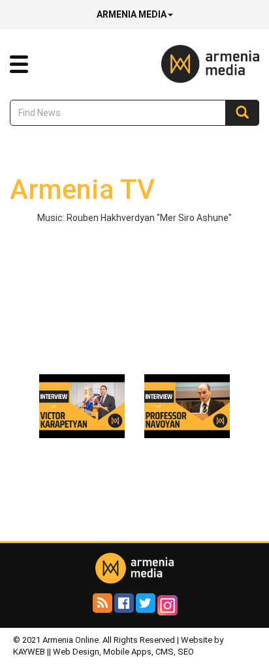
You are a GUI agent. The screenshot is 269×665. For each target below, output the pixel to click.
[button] (19, 64)
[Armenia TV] (82, 405)
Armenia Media (131, 14)
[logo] (190, 63)
